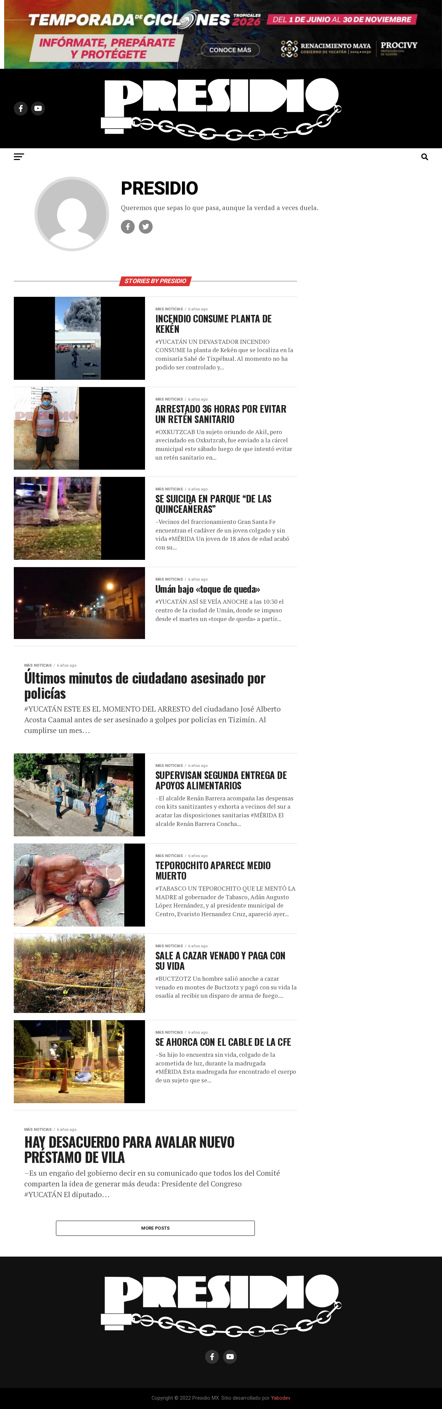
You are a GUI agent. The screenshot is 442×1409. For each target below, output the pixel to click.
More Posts (155, 1228)
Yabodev (280, 1398)
